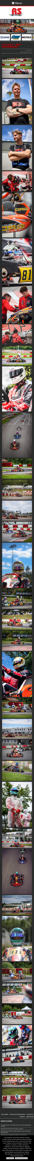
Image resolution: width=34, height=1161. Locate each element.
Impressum (29, 1116)
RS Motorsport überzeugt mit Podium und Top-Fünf (14, 1134)
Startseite (29, 1114)
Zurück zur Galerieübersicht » (26, 51)
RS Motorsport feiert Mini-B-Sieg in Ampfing (12, 1128)
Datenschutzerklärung (17, 1114)
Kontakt (22, 1116)
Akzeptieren (10, 1158)
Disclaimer (4, 1114)
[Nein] (32, 1148)
